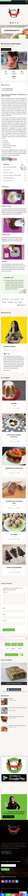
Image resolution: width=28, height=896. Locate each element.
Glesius (18, 888)
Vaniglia (20, 302)
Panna (16, 302)
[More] (15, 159)
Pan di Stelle (10, 117)
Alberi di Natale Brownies (14, 567)
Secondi (20, 648)
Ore (7, 648)
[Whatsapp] (5, 159)
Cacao (11, 299)
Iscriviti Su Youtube (8, 816)
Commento (5, 592)
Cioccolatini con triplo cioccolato (14, 435)
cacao (3, 133)
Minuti (13, 648)
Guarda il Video (6, 49)
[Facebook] (3, 159)
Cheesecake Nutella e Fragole (14, 468)
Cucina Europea (9, 88)
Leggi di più (6, 370)
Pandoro (14, 403)
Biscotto (7, 299)
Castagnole (14, 534)
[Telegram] (13, 159)
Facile (11, 90)
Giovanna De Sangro (9, 346)
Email (4, 614)
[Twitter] (16, 881)
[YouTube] (2, 881)
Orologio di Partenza (12, 654)
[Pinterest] (13, 881)
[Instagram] (8, 159)
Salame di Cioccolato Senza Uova (14, 502)
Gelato (22, 299)
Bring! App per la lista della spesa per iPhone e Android (14, 691)
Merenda (4, 302)
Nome (4, 608)
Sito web (4, 620)
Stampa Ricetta (6, 85)
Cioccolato (17, 299)
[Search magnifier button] (25, 638)
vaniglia (9, 147)
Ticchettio (21, 653)
